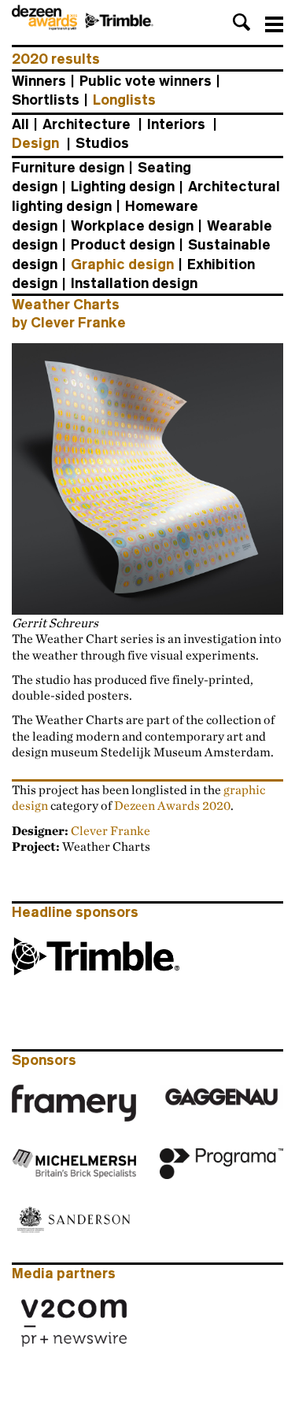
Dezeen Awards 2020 (172, 805)
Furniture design (68, 168)
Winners (39, 81)
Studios (102, 143)
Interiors (176, 124)
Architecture (86, 124)
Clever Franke (110, 830)
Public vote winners (145, 81)
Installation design (134, 283)
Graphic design (122, 264)
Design (35, 143)
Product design (123, 245)
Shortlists (45, 100)
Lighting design (123, 186)
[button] (241, 22)
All (20, 124)
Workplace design (132, 226)
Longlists (124, 100)
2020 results (56, 59)
